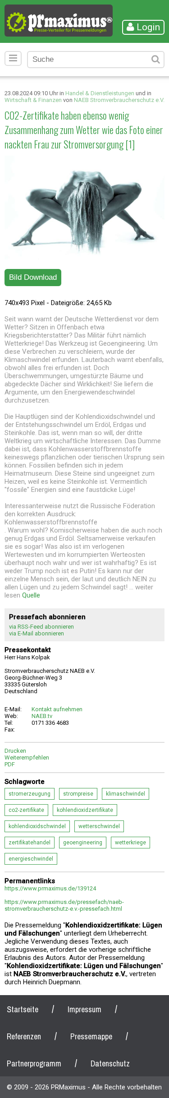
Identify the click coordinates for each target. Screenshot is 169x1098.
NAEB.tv (42, 716)
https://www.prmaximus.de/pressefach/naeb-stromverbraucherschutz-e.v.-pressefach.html (64, 905)
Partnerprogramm (34, 1063)
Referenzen (24, 1036)
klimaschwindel (125, 794)
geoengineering (82, 842)
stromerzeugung (29, 794)
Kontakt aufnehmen (57, 709)
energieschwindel (31, 859)
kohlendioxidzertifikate (85, 810)
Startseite (22, 1009)
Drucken (15, 750)
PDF (10, 764)
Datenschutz (110, 1063)
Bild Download (33, 277)
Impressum (84, 1009)
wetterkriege (130, 842)
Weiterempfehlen (27, 757)
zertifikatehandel (29, 842)
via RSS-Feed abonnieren (41, 626)
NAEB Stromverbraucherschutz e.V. (119, 100)
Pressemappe (91, 1036)
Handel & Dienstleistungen (99, 93)
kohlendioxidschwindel (37, 826)
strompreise (78, 794)
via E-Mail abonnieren (36, 633)
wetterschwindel (99, 826)
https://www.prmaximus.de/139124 (50, 888)
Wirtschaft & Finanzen (33, 100)
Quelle (31, 595)
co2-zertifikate (26, 810)
